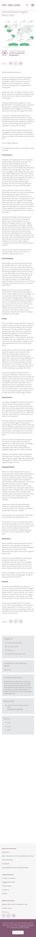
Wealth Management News (16, 654)
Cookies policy (7, 908)
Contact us (5, 890)
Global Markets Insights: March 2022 (18, 706)
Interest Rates (7, 886)
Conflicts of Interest (8, 878)
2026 (9, 723)
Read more (7, 670)
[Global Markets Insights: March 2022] (18, 47)
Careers (4, 893)
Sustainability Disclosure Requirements (15, 867)
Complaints (6, 864)
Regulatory (6, 852)
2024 (9, 730)
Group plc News (12, 646)
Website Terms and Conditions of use (14, 904)
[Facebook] (4, 917)
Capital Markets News (14, 643)
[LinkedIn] (14, 917)
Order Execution (7, 860)
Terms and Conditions (26, 925)
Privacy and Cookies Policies (19, 927)
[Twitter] (9, 917)
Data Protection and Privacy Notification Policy (18, 856)
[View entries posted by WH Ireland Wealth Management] (4, 53)
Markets (10, 650)
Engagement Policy (8, 882)
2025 (9, 726)
